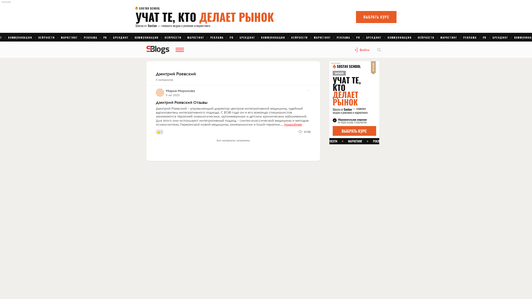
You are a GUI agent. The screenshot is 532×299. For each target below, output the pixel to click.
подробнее (293, 124)
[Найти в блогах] (379, 49)
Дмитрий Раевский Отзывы (181, 102)
